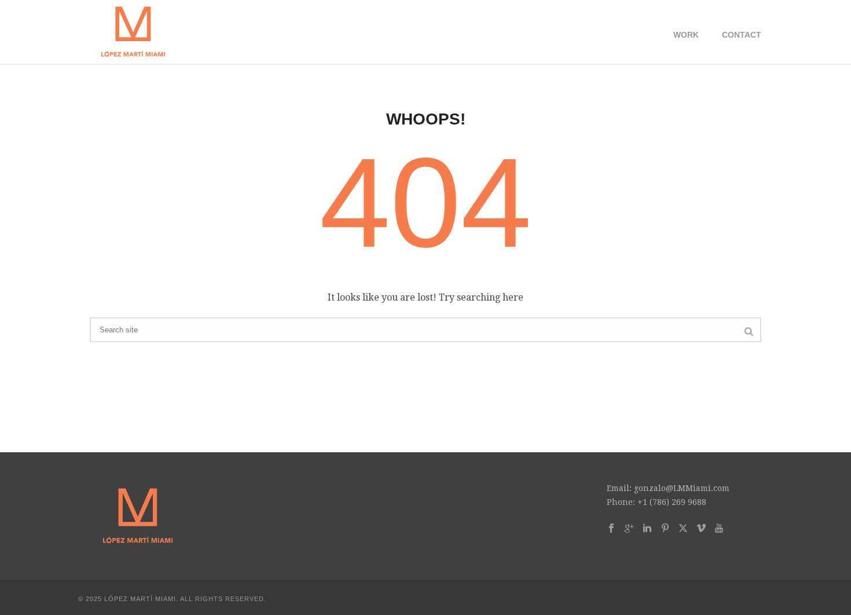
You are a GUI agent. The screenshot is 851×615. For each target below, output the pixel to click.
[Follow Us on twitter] (683, 529)
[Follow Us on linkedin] (647, 529)
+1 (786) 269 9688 (671, 502)
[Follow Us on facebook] (611, 529)
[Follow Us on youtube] (719, 529)
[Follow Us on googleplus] (629, 529)
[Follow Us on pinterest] (665, 529)
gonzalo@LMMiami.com (681, 488)
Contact (741, 34)
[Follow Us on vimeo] (701, 529)
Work (686, 34)
